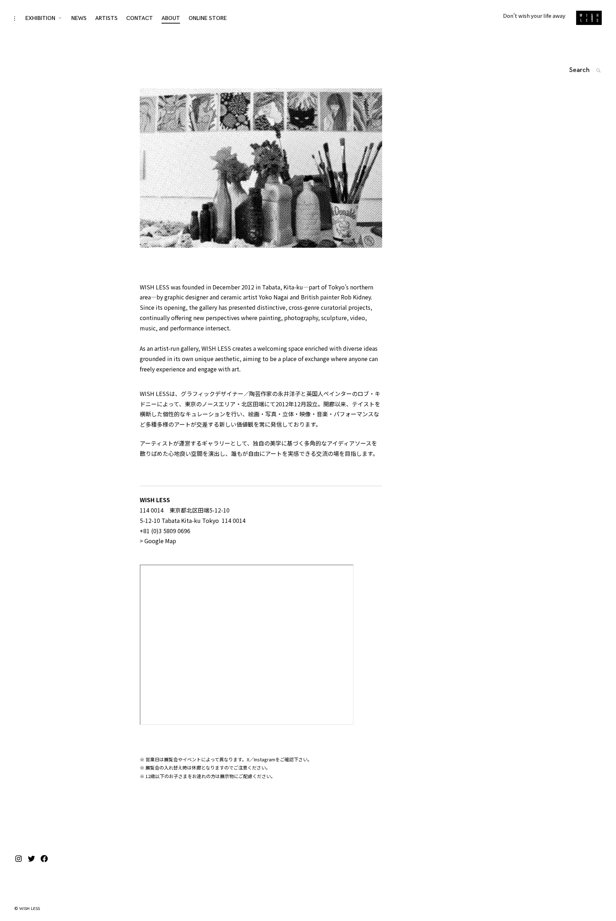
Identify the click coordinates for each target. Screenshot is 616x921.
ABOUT (170, 18)
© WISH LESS (27, 908)
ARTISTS (106, 18)
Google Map (160, 540)
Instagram (264, 759)
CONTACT (139, 18)
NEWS (79, 18)
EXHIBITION (40, 18)
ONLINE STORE (208, 18)
